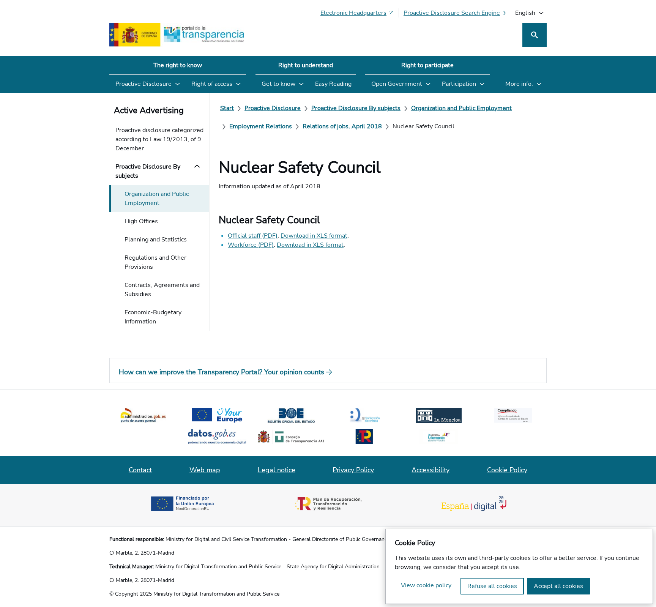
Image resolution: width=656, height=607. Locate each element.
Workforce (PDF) (251, 245)
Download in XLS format (314, 236)
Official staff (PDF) (253, 236)
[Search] (534, 35)
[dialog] (519, 566)
